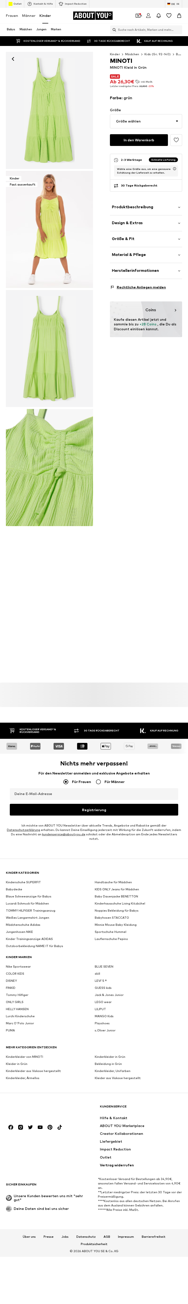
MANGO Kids (104, 1016)
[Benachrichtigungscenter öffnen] (159, 15)
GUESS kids (103, 988)
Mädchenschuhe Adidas (23, 925)
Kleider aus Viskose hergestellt (118, 1078)
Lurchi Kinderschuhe (20, 1016)
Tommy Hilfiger (17, 995)
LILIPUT (100, 1009)
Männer (28, 15)
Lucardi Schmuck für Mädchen (27, 904)
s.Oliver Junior (105, 1030)
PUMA (10, 1030)
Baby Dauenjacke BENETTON (116, 896)
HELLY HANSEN (17, 1009)
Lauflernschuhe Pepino (111, 939)
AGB (107, 1236)
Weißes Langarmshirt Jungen (27, 918)
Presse (49, 1236)
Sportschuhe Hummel (110, 932)
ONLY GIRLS (15, 1002)
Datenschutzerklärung (23, 830)
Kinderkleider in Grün (110, 1057)
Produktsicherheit (94, 1244)
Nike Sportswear (18, 967)
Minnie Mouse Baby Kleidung (116, 925)
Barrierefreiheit (153, 1236)
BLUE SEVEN (104, 967)
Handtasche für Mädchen (113, 882)
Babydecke (14, 889)
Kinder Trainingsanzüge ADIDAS (29, 939)
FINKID (10, 988)
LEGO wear (103, 1002)
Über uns (29, 1236)
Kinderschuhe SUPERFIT (23, 882)
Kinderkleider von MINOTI (24, 1057)
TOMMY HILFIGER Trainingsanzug (30, 911)
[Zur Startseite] (32, 1108)
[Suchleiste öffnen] (113, 30)
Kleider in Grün (16, 1064)
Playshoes (102, 1023)
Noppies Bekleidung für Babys (117, 911)
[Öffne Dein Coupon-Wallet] (138, 16)
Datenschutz (86, 1236)
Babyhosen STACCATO (112, 918)
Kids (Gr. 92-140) (157, 54)
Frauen (12, 15)
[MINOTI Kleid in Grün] (49, 348)
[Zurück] (13, 59)
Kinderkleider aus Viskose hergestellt (33, 1071)
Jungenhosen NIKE (19, 932)
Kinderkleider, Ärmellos (22, 1078)
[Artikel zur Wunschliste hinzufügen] (176, 140)
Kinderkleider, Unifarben (112, 1071)
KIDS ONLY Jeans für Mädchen (117, 889)
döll (97, 974)
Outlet (17, 3)
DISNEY (11, 981)
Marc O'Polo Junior (20, 1023)
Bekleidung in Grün (108, 1064)
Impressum (126, 1236)
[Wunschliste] (169, 16)
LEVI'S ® (101, 981)
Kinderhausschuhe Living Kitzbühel (120, 904)
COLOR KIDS (15, 974)
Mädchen (132, 54)
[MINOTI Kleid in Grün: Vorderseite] (49, 110)
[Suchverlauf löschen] (178, 30)
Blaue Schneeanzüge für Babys (28, 896)
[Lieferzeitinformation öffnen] (174, 168)
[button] (146, 121)
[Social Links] (11, 1127)
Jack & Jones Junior (109, 995)
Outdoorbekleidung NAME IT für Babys (34, 946)
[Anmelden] (148, 16)
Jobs (65, 1236)
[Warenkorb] (179, 16)
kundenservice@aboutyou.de (63, 834)
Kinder (45, 15)
